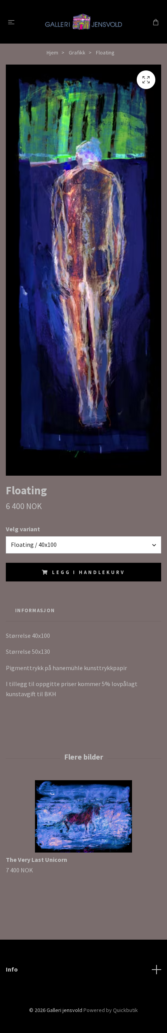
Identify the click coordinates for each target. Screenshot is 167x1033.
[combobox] (83, 544)
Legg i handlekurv (88, 572)
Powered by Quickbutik (111, 1010)
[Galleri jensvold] (83, 21)
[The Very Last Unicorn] (83, 816)
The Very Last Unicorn (36, 859)
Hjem (52, 52)
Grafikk (77, 52)
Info (12, 969)
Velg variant (23, 529)
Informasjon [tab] (35, 610)
